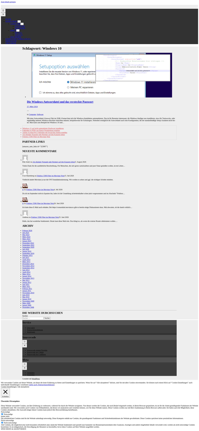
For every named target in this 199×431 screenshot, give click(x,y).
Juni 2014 (25, 270)
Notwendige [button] (5, 412)
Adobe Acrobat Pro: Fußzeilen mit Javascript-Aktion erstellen (44, 133)
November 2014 (28, 266)
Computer (32, 114)
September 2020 (28, 247)
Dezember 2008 (28, 307)
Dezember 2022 (28, 243)
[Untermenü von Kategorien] (19, 21)
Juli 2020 (25, 249)
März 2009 (26, 303)
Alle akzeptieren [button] (23, 387)
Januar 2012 (26, 282)
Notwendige (8, 414)
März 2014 (26, 274)
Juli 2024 (25, 233)
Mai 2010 (25, 297)
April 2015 (26, 260)
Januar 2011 (26, 291)
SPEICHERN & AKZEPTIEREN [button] (13, 429)
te (23, 190)
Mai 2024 (25, 235)
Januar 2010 (26, 299)
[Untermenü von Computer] (22, 24)
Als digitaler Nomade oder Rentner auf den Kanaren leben (43, 135)
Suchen (25, 316)
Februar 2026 (27, 231)
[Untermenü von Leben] (17, 30)
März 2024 (26, 237)
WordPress (36, 379)
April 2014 (26, 272)
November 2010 (28, 293)
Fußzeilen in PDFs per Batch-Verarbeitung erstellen (41, 130)
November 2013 (28, 278)
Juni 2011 (25, 284)
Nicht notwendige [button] (7, 420)
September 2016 (28, 253)
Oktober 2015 (27, 255)
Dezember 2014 (28, 264)
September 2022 (28, 245)
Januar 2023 (26, 241)
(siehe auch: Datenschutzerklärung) (41, 385)
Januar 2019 (26, 251)
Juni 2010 (25, 295)
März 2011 (26, 287)
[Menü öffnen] (3, 11)
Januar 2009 (26, 305)
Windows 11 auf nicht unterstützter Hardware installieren (43, 128)
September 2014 (28, 268)
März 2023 (26, 239)
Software (40, 114)
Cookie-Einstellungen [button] (9, 387)
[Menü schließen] (3, 14)
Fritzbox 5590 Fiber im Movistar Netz (36, 137)
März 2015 (26, 262)
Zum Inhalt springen (8, 2)
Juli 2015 (25, 258)
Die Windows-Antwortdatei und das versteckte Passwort (60, 101)
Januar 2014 (26, 276)
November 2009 (28, 301)
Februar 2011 (27, 289)
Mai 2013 (25, 280)
